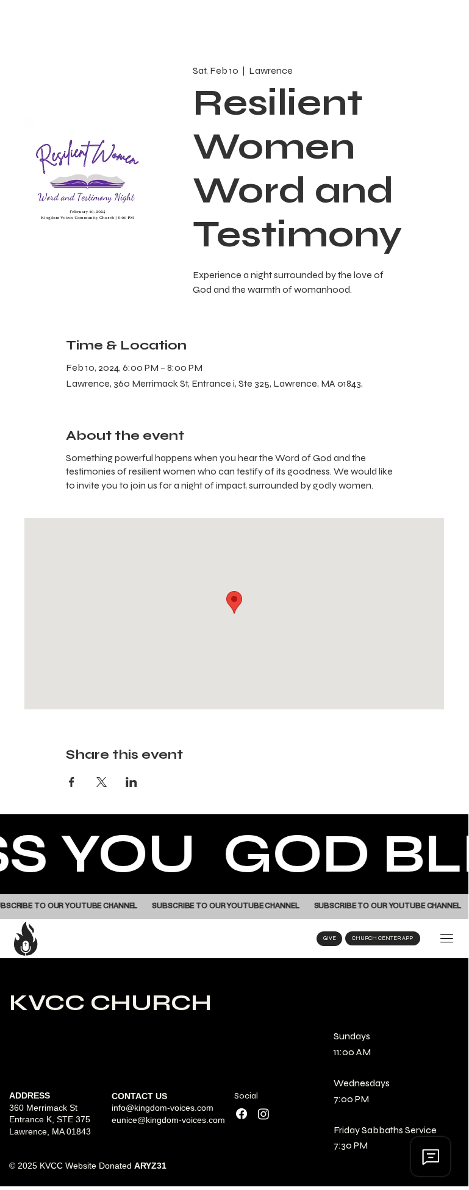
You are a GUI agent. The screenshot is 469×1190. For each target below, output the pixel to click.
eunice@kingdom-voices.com (168, 1120)
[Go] (446, 938)
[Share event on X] (101, 782)
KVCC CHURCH (110, 1002)
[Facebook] (241, 1113)
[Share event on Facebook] (71, 782)
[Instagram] (263, 1113)
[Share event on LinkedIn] (131, 782)
